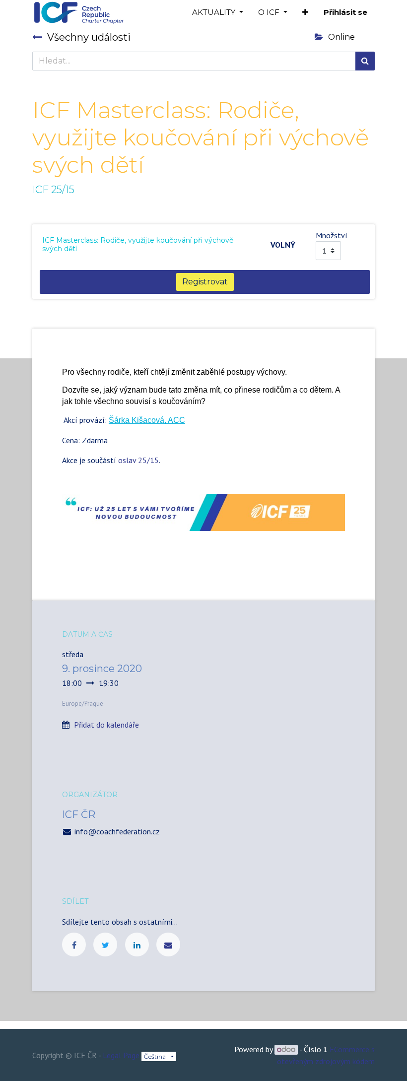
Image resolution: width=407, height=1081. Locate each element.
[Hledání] (365, 61)
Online (341, 37)
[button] (305, 12)
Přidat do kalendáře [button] (106, 725)
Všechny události (89, 37)
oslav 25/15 (138, 460)
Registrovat (205, 281)
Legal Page (121, 1055)
